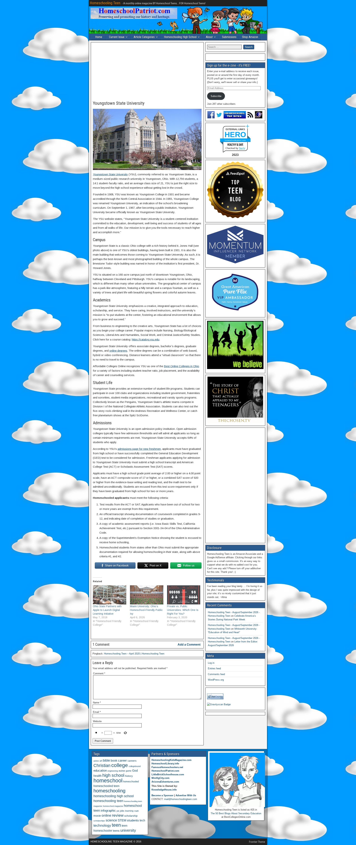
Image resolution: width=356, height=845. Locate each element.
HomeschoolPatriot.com (165, 770)
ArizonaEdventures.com (165, 781)
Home (98, 37)
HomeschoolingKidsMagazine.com (171, 760)
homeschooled (131, 781)
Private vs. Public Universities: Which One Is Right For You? (182, 610)
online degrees (118, 350)
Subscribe (216, 96)
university (128, 830)
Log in (211, 663)
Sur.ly (242, 148)
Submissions (229, 37)
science (111, 820)
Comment (99, 673)
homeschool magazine (113, 806)
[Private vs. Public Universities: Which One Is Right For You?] (183, 594)
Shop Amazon (250, 37)
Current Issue (116, 37)
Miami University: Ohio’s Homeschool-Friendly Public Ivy (146, 610)
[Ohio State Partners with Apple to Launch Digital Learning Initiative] (109, 594)
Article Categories (144, 37)
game (128, 771)
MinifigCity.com (160, 778)
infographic (108, 810)
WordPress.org (216, 679)
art (101, 761)
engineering (113, 771)
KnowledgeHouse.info (164, 789)
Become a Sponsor (162, 795)
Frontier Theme (257, 842)
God (135, 770)
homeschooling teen (108, 801)
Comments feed (216, 674)
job (118, 811)
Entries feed (214, 668)
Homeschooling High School (180, 37)
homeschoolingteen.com (235, 140)
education (100, 770)
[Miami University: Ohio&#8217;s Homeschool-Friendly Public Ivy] (146, 594)
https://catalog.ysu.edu (145, 339)
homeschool (107, 780)
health (97, 775)
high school (113, 775)
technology (102, 825)
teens (116, 830)
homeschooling (109, 790)
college (119, 765)
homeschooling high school (113, 796)
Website (97, 721)
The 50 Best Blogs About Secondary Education (236, 813)
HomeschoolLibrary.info (165, 763)
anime (96, 761)
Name (97, 702)
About (209, 37)
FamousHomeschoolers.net (167, 767)
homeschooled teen (106, 786)
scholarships (99, 821)
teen (116, 825)
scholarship (131, 815)
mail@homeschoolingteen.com (180, 799)
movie (97, 815)
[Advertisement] (147, 72)
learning (129, 811)
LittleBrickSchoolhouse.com (167, 774)
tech (142, 820)
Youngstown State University (118, 103)
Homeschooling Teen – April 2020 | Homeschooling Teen (134, 653)
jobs (122, 811)
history (129, 775)
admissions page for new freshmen (139, 448)
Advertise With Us (186, 795)
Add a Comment (189, 644)
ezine (122, 770)
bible (106, 760)
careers (132, 760)
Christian (102, 765)
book (114, 760)
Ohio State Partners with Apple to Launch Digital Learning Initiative (107, 610)
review (117, 815)
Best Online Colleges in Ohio (181, 366)
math (136, 811)
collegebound (135, 766)
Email (97, 712)
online (106, 815)
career (122, 760)
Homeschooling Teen (105, 3)
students (133, 820)
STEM (122, 820)
